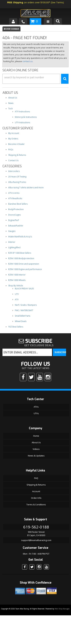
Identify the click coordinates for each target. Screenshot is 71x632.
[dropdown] (48, 21)
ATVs (36, 406)
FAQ (36, 478)
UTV (17, 294)
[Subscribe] (39, 377)
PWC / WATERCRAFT (24, 310)
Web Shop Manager (62, 609)
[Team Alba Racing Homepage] (35, 13)
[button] (35, 79)
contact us (27, 61)
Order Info (36, 497)
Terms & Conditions (36, 504)
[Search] (58, 21)
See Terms (57, 2)
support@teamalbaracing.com (36, 540)
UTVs (36, 413)
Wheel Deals (20, 321)
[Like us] (23, 377)
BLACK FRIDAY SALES (24, 288)
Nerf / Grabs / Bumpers (26, 305)
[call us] (23, 21)
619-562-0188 (36, 527)
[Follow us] (31, 377)
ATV (16, 299)
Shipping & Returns (36, 484)
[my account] (13, 21)
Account (36, 491)
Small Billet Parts (22, 315)
